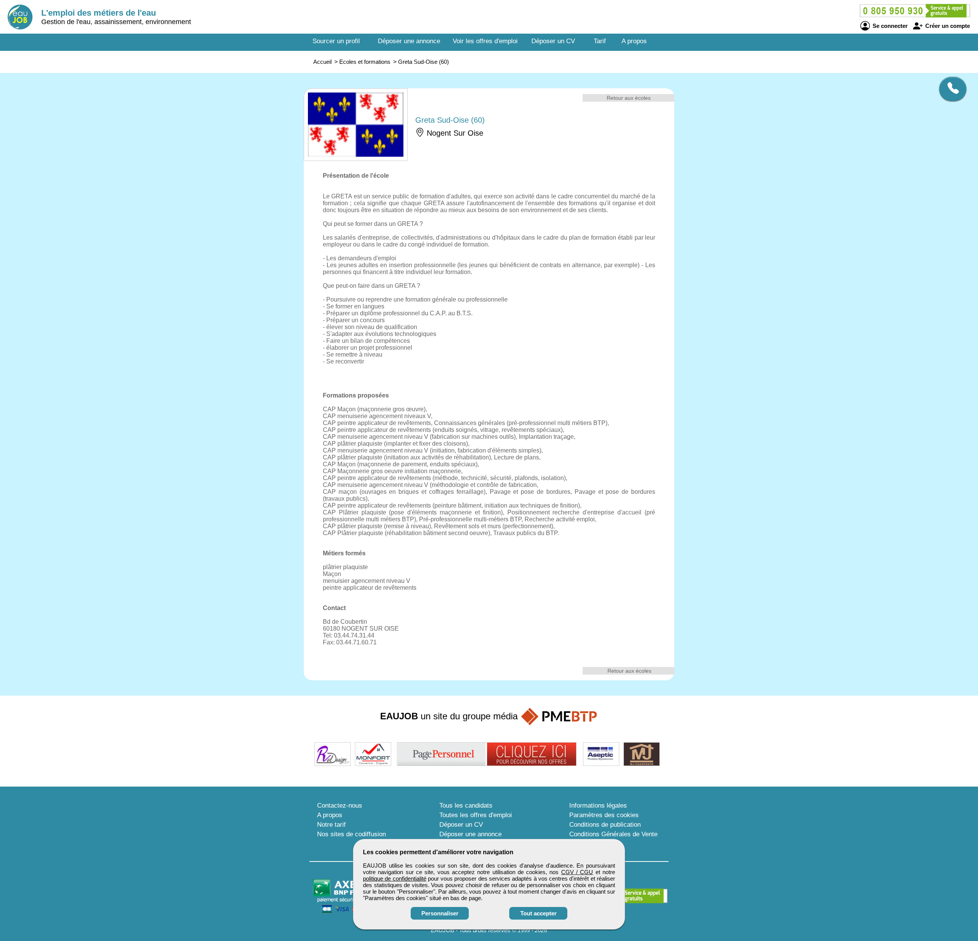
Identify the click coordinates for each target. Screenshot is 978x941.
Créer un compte (947, 26)
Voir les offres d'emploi (485, 41)
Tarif (600, 41)
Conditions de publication (605, 824)
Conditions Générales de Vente (613, 834)
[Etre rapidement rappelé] (950, 88)
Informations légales (598, 805)
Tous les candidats (465, 805)
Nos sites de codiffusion (351, 834)
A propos (634, 41)
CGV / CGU (577, 872)
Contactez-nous (339, 805)
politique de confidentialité (394, 878)
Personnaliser (439, 913)
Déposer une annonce (409, 41)
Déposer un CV (553, 41)
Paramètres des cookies (604, 815)
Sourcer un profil (336, 41)
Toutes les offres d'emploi (475, 815)
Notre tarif (331, 824)
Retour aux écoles (629, 98)
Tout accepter (538, 913)
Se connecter (889, 26)
